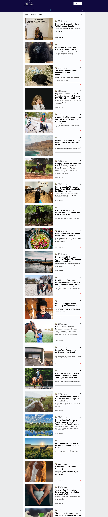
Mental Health (33, 14)
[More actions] (81, 21)
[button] (82, 10)
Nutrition (40, 14)
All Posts (26, 14)
